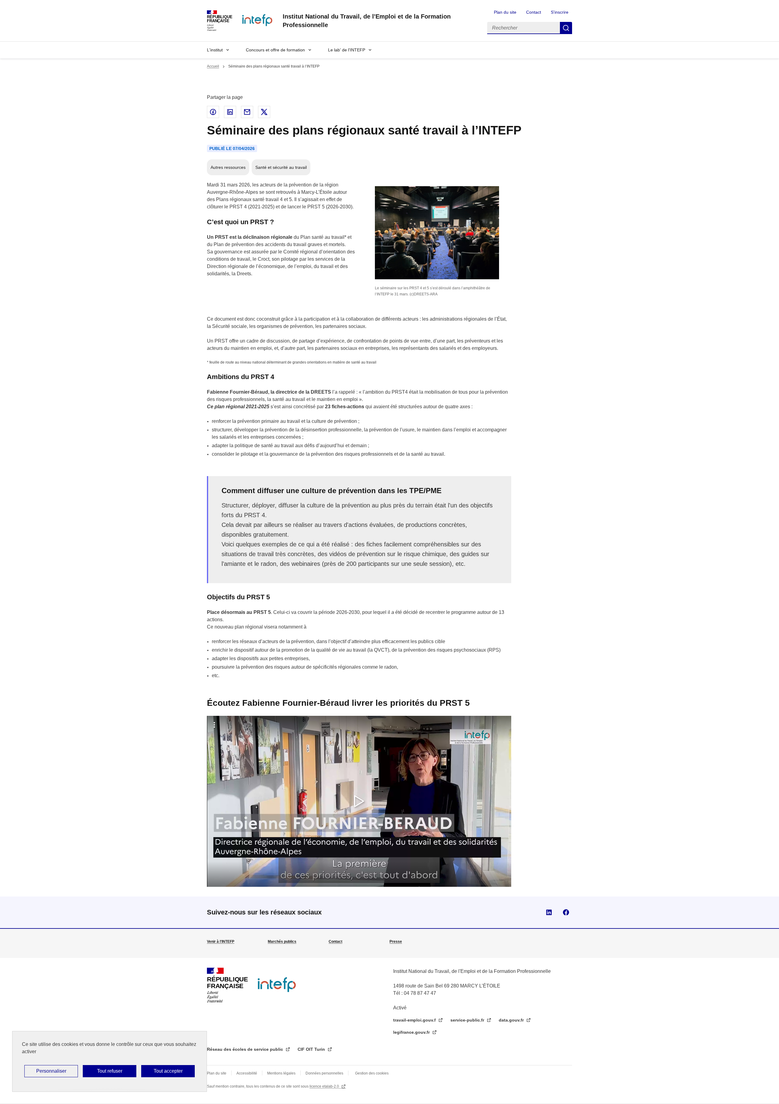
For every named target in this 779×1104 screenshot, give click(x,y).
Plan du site (505, 12)
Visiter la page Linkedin (549, 912)
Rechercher (566, 28)
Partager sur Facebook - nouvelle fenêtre (213, 112)
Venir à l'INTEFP (220, 941)
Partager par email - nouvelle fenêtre (247, 112)
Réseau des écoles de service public (245, 1049)
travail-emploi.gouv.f (415, 1020)
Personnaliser (51, 1071)
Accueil (213, 66)
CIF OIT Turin (312, 1049)
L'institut (215, 49)
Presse (396, 941)
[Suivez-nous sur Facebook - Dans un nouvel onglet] (566, 912)
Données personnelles (324, 1073)
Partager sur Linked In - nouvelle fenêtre (230, 112)
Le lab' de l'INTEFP (346, 49)
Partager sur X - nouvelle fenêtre (264, 112)
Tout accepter (168, 1071)
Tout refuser (109, 1071)
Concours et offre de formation (275, 49)
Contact (533, 12)
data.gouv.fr (512, 1020)
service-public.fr (467, 1020)
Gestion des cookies (372, 1073)
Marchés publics (282, 941)
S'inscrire (559, 12)
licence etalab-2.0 (324, 1086)
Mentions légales (281, 1073)
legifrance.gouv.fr (412, 1032)
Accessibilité (246, 1073)
